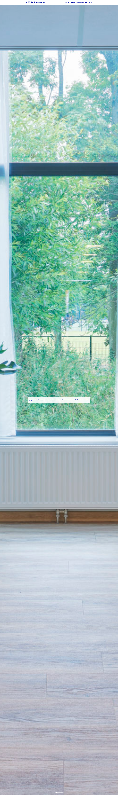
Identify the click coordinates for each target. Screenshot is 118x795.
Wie (86, 2)
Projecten (67, 2)
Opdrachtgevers (80, 2)
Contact (90, 2)
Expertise (73, 2)
